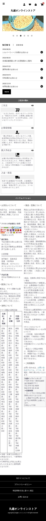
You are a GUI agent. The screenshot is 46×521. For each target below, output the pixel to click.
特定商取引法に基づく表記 (23, 491)
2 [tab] (17, 36)
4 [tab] (25, 36)
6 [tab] (32, 36)
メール (38, 370)
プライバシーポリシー (23, 484)
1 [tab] (14, 36)
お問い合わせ (23, 497)
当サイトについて (23, 478)
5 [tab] (28, 36)
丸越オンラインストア (23, 10)
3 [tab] (21, 36)
